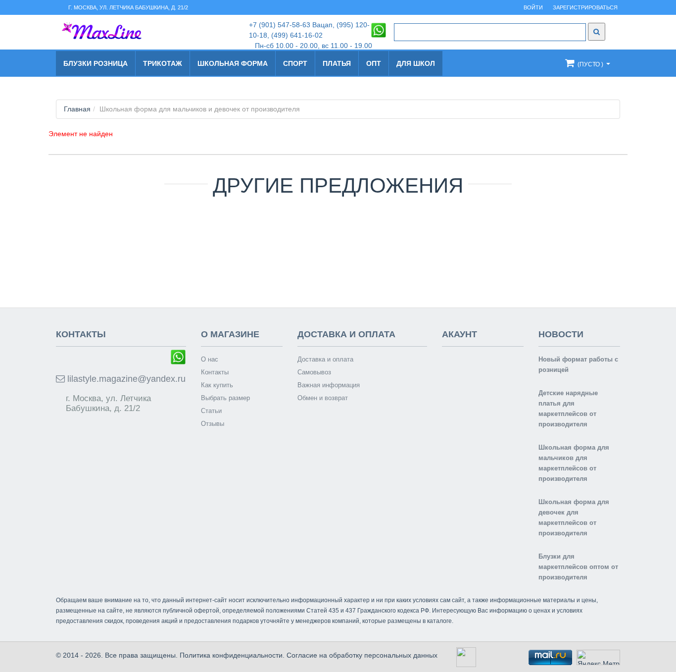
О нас (209, 359)
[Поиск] (596, 32)
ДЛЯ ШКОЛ (415, 63)
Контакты (215, 372)
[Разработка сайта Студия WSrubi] (465, 657)
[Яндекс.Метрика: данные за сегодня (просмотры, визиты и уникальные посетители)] (598, 657)
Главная (77, 109)
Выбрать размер (225, 398)
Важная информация (328, 385)
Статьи (211, 410)
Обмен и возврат (322, 398)
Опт (373, 63)
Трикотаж (162, 63)
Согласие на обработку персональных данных (362, 655)
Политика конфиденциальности (231, 655)
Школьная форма (232, 63)
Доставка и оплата (325, 359)
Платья (337, 63)
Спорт (295, 63)
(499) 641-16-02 (297, 35)
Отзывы (212, 423)
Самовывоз (314, 372)
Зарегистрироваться (585, 7)
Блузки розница (95, 63)
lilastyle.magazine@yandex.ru (125, 379)
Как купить (217, 385)
